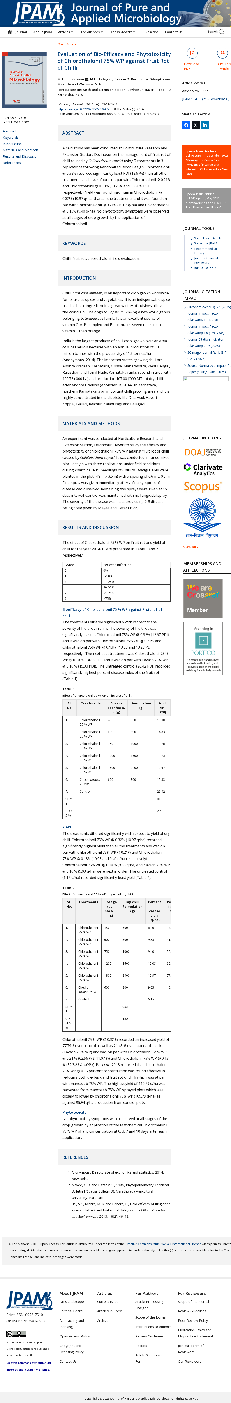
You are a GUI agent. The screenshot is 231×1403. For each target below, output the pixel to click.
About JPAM (42, 32)
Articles (64, 32)
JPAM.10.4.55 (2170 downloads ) (205, 99)
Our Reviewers (189, 1361)
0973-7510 (34, 1314)
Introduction (12, 143)
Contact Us (173, 32)
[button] (222, 31)
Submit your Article (208, 238)
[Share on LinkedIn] (205, 125)
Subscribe (151, 32)
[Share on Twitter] (196, 125)
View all (190, 547)
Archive (103, 1320)
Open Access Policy (75, 1336)
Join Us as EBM (205, 267)
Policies (141, 1345)
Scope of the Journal (150, 1317)
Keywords (11, 137)
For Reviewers (122, 32)
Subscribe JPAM (205, 243)
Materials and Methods (21, 150)
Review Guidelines (149, 1336)
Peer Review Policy (193, 1320)
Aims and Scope (72, 1301)
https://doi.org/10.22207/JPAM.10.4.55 (84, 109)
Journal (20, 32)
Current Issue (107, 1301)
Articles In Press (110, 1311)
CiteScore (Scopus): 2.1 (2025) (209, 307)
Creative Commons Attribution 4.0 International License (163, 1244)
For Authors (91, 32)
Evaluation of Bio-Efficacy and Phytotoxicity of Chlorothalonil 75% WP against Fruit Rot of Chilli (114, 60)
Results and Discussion (20, 156)
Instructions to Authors (153, 1326)
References (12, 162)
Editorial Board (71, 1311)
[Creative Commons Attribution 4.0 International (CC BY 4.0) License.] (16, 1336)
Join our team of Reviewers (206, 260)
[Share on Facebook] (186, 125)
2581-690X (37, 1321)
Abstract (9, 131)
